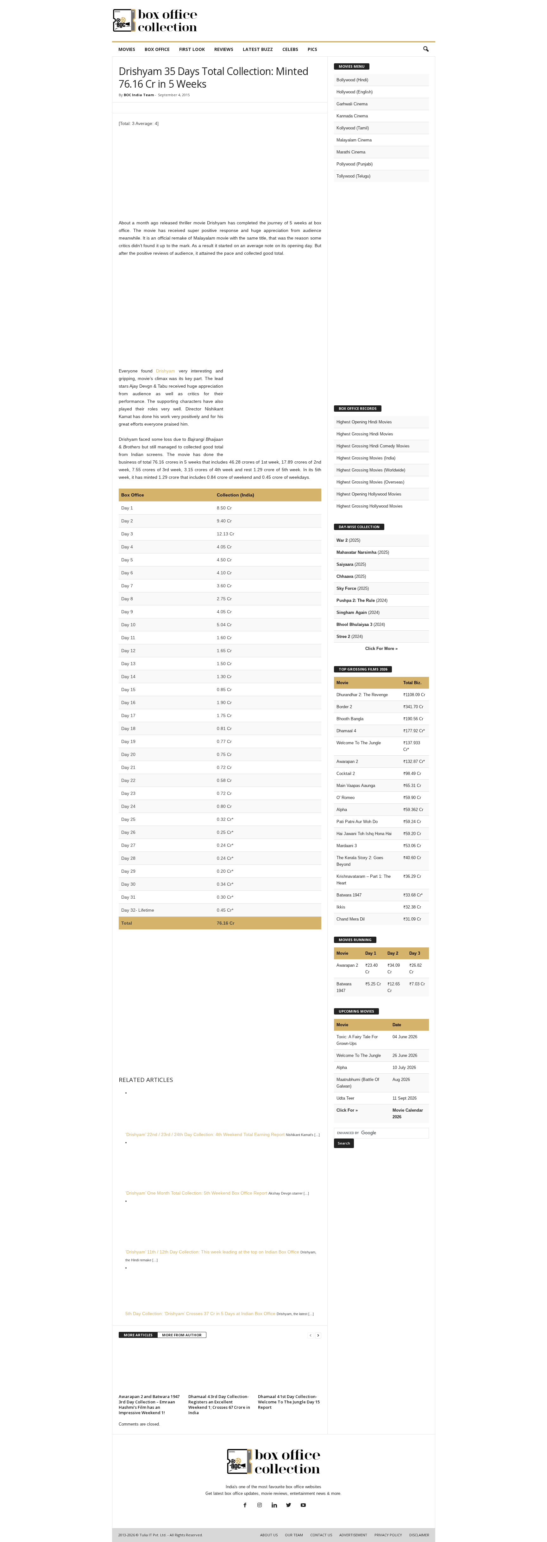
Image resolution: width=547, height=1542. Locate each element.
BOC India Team (139, 94)
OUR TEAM (294, 1535)
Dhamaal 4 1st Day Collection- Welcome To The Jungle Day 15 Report (289, 1402)
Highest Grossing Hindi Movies (364, 434)
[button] (426, 49)
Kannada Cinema (352, 116)
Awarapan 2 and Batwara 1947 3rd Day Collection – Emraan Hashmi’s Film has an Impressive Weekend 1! (149, 1404)
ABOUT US (269, 1535)
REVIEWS (223, 49)
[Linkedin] (274, 1505)
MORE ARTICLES (138, 1335)
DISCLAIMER (419, 1535)
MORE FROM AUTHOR (182, 1335)
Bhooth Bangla (349, 718)
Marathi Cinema (350, 152)
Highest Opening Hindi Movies (364, 422)
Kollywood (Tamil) (352, 128)
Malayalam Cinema (354, 140)
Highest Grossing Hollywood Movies (369, 506)
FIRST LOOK (192, 49)
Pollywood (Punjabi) (354, 164)
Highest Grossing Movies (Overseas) (370, 482)
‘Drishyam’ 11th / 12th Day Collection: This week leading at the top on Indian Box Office (212, 1251)
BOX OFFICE (157, 49)
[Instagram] (259, 1505)
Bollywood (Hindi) (352, 80)
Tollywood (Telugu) (353, 176)
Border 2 (344, 706)
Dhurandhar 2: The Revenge (362, 694)
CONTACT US (321, 1535)
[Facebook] (245, 1505)
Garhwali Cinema (352, 104)
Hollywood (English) (354, 92)
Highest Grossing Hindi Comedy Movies (373, 446)
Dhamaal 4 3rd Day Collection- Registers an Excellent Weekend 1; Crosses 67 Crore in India (219, 1404)
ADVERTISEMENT (353, 1535)
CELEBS (290, 49)
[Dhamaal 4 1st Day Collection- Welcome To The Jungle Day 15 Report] (289, 1368)
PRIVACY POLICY (388, 1535)
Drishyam (165, 370)
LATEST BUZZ (258, 49)
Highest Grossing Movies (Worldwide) (370, 470)
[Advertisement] (320, 20)
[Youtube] (302, 1505)
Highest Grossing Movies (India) (365, 458)
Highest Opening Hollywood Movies (368, 494)
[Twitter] (288, 1505)
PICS (312, 49)
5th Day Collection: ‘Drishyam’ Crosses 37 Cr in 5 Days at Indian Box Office (200, 1313)
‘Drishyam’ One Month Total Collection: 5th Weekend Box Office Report (196, 1193)
